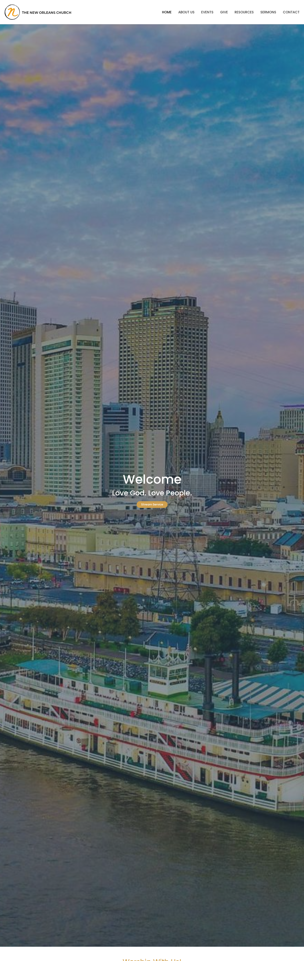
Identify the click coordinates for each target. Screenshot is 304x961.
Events (207, 12)
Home (167, 12)
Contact (291, 12)
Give (224, 12)
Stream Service (152, 504)
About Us (186, 12)
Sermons (268, 12)
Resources (244, 12)
